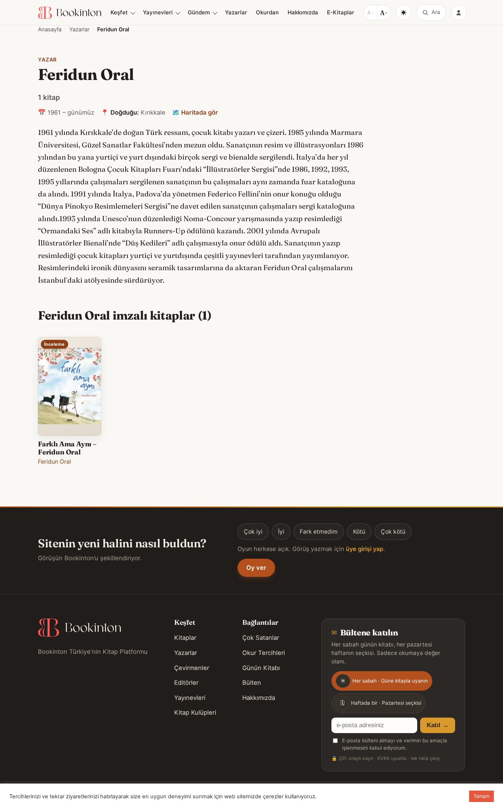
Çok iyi (253, 531)
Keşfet (119, 12)
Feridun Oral (54, 461)
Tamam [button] (481, 796)
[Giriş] (459, 12)
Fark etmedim (319, 531)
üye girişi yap (364, 548)
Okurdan (267, 12)
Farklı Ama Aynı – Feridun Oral (67, 448)
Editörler (186, 682)
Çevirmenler (191, 668)
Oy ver (256, 567)
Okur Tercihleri (263, 652)
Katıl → (438, 725)
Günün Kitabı (261, 668)
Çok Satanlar (260, 637)
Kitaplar (185, 637)
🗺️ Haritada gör (195, 112)
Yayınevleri (158, 12)
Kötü (359, 531)
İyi (281, 531)
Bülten (251, 682)
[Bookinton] (69, 13)
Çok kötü (393, 531)
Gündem (199, 12)
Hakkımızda (303, 12)
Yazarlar (236, 12)
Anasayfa (49, 29)
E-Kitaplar (340, 12)
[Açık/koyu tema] (403, 12)
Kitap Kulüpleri (195, 712)
